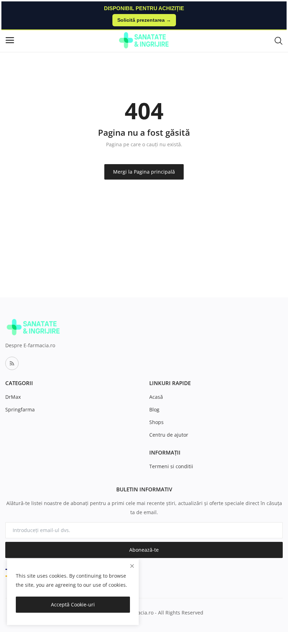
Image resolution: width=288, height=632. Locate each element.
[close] (132, 566)
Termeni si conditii (171, 466)
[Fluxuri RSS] (12, 363)
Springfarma (20, 409)
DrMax (13, 397)
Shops (156, 422)
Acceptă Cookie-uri (73, 604)
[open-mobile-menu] (9, 40)
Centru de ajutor (168, 434)
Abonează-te (144, 549)
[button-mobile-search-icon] (278, 40)
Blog (154, 409)
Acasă (156, 397)
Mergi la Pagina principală (144, 171)
